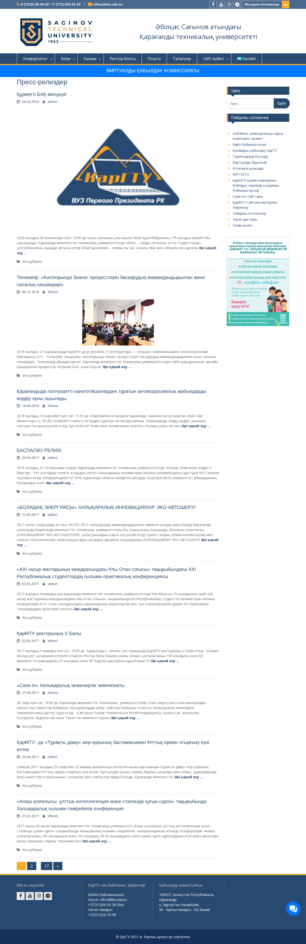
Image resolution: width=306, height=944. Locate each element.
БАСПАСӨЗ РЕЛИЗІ (39, 450)
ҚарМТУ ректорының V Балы (49, 633)
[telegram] (237, 4)
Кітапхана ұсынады (248, 168)
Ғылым (90, 58)
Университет (35, 58)
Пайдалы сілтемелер (249, 213)
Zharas (53, 292)
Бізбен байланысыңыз (106, 894)
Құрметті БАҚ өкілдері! (42, 94)
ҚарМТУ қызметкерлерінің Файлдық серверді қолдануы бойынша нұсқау (256, 185)
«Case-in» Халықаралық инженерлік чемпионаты (71, 685)
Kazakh (249, 58)
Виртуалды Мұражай (250, 162)
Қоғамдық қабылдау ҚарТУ (255, 150)
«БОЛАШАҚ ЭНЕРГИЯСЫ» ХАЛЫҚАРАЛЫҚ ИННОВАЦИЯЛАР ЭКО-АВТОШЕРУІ (106, 507)
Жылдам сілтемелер (262, 4)
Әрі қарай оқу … (117, 366)
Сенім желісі (242, 225)
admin (52, 101)
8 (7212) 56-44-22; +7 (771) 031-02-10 (51, 4)
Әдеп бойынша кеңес (250, 144)
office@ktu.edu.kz (108, 4)
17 (46, 866)
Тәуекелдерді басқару (250, 156)
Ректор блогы (123, 58)
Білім (65, 58)
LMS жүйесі (213, 58)
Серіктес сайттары (248, 196)
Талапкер (182, 58)
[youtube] (221, 4)
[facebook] (213, 4)
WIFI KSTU (241, 174)
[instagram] (229, 4)
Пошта (154, 58)
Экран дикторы (245, 219)
